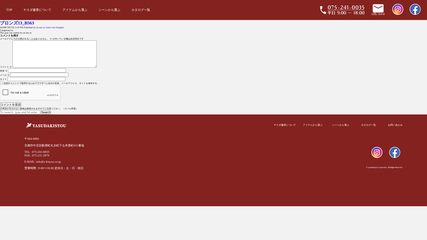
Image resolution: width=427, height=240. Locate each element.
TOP (9, 10)
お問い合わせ (395, 125)
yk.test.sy (40, 27)
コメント (6, 67)
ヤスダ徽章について (37, 10)
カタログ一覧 (140, 10)
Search (45, 112)
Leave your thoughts (55, 27)
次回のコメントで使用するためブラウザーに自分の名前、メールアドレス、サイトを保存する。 (51, 83)
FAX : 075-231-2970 (36, 155)
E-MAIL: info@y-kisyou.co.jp (42, 161)
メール (5, 75)
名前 (3, 71)
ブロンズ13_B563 (17, 22)
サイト (3, 79)
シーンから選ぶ (109, 10)
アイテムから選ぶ (74, 10)
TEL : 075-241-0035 (36, 152)
